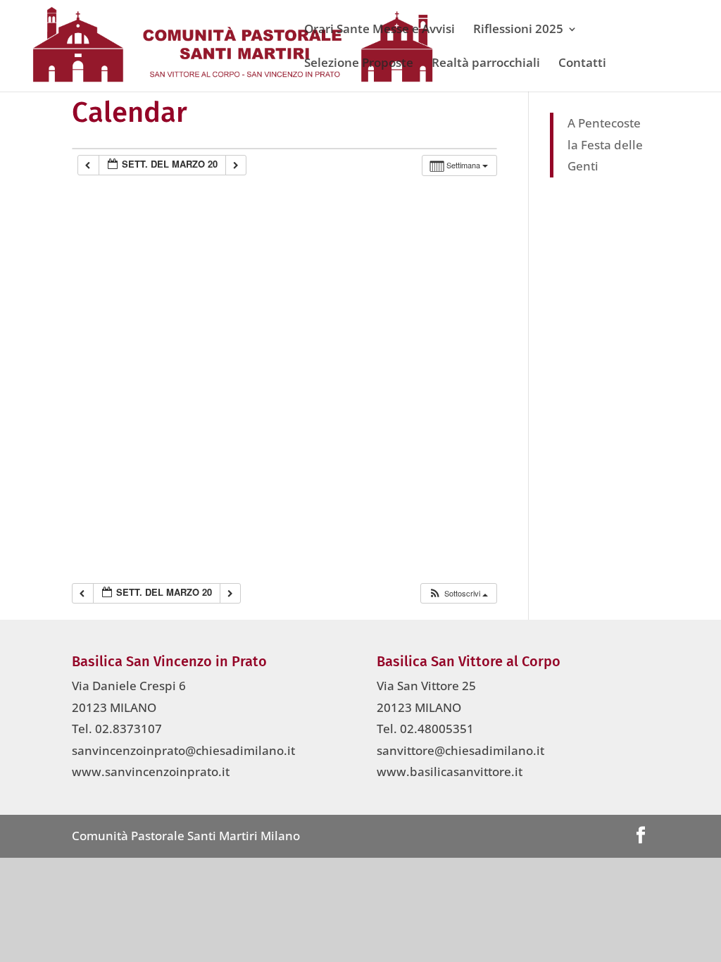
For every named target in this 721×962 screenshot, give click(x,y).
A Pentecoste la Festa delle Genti (605, 144)
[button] (458, 593)
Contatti (582, 64)
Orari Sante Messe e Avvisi (379, 30)
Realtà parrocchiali (486, 64)
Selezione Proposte (358, 64)
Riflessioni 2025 (518, 30)
